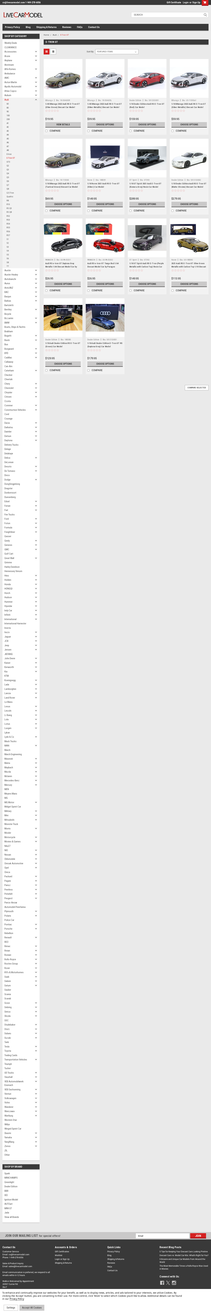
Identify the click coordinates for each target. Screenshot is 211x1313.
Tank (6, 1042)
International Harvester (15, 623)
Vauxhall (8, 1077)
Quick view (63, 95)
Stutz (7, 1029)
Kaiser (7, 662)
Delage (7, 449)
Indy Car (8, 610)
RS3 (8, 220)
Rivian (7, 950)
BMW (6, 322)
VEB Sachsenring (12, 1089)
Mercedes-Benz (11, 780)
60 (8, 104)
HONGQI (8, 588)
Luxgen (7, 728)
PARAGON (49, 260)
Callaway (8, 361)
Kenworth (9, 667)
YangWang (9, 1141)
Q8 (8, 189)
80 (8, 107)
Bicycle (7, 313)
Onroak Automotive (13, 863)
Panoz (7, 885)
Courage (8, 418)
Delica (7, 457)
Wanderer (8, 1106)
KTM (6, 675)
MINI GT (8, 1208)
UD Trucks (9, 1072)
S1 (8, 239)
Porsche (8, 928)
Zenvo (7, 1146)
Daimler (8, 431)
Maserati (8, 758)
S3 (8, 247)
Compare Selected (196, 388)
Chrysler (8, 392)
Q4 (8, 173)
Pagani (7, 880)
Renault (8, 937)
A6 (8, 142)
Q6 (8, 181)
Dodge (7, 479)
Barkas (7, 300)
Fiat (6, 510)
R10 (8, 204)
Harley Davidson (12, 566)
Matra (7, 763)
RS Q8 (9, 212)
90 (8, 111)
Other (7, 1154)
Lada (6, 684)
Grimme (8, 562)
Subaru (7, 1033)
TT (8, 266)
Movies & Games (12, 841)
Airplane (8, 60)
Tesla (6, 1046)
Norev (89, 180)
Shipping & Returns (46, 27)
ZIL (6, 1150)
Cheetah (8, 379)
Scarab (7, 998)
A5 (8, 138)
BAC (6, 292)
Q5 (8, 177)
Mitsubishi (9, 819)
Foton (7, 523)
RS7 (8, 235)
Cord (6, 414)
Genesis (8, 545)
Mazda (7, 771)
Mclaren (8, 776)
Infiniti (7, 614)
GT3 (8, 162)
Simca (7, 1011)
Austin (7, 270)
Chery (7, 383)
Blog (28, 27)
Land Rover (9, 697)
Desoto (8, 466)
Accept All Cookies (32, 1307)
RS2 (8, 216)
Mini (6, 815)
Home (46, 35)
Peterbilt (8, 893)
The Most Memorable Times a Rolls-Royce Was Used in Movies (184, 1267)
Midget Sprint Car (12, 806)
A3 (8, 131)
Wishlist (58, 1255)
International (10, 619)
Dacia (7, 422)
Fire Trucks (9, 514)
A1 (8, 123)
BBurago (49, 100)
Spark (7, 1173)
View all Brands (11, 1217)
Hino (6, 575)
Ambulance (9, 73)
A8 (8, 150)
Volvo (7, 1102)
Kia (5, 671)
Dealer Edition (10, 1186)
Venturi (7, 1093)
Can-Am (8, 366)
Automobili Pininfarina (15, 907)
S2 (8, 243)
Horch (7, 593)
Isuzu (7, 632)
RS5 (8, 227)
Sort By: (90, 51)
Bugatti (7, 335)
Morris (7, 828)
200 (8, 119)
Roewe (7, 954)
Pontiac (8, 924)
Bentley (8, 309)
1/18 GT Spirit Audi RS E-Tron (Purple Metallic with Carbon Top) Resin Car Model (146, 266)
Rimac (7, 946)
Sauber (7, 989)
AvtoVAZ (8, 287)
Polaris (7, 915)
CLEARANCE (10, 47)
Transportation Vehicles (15, 1059)
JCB (6, 640)
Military (7, 811)
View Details (63, 124)
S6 (8, 258)
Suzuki (7, 1037)
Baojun (7, 296)
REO (6, 941)
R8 (8, 200)
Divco (7, 475)
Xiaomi (7, 1133)
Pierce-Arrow (10, 902)
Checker (8, 375)
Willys (7, 1124)
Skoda (7, 1015)
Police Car (9, 920)
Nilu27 (7, 846)
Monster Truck (11, 824)
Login (186, 2)
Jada (6, 1212)
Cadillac (8, 357)
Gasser (7, 536)
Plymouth (9, 911)
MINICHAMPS (11, 1177)
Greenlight (9, 1182)
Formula (8, 527)
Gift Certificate (174, 2)
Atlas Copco (10, 91)
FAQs (79, 27)
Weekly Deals (10, 42)
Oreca (7, 872)
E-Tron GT (11, 158)
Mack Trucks (10, 741)
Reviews (66, 27)
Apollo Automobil (12, 86)
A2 (8, 127)
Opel (6, 867)
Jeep (6, 645)
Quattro (10, 196)
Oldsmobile (9, 859)
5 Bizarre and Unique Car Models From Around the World (182, 1260)
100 (8, 115)
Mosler (7, 832)
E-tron (9, 154)
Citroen (8, 396)
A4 (8, 134)
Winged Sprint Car (12, 1128)
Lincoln (7, 710)
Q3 (8, 169)
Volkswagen (10, 1098)
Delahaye (8, 453)
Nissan (7, 854)
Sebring (8, 1007)
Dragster (8, 488)
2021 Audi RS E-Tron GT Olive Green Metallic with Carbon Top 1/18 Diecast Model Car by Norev (188, 266)
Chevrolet (9, 388)
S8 (8, 262)
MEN (6, 789)
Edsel (7, 501)
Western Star (10, 1119)
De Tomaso (9, 470)
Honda (7, 584)
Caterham (9, 370)
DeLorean (9, 462)
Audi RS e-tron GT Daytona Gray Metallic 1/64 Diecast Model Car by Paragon (61, 266)
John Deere (9, 658)
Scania (7, 994)
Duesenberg (10, 497)
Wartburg (8, 1115)
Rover (7, 968)
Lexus (7, 706)
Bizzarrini (8, 318)
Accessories (10, 51)
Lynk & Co (9, 736)
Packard (8, 876)
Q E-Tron (10, 193)
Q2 (8, 165)
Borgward (9, 348)
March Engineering (13, 754)
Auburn (7, 95)
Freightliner (9, 532)
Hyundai (8, 606)
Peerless (8, 889)
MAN (6, 745)
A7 (8, 146)
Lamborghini (10, 689)
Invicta (7, 627)
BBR (6, 1190)
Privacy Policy (12, 27)
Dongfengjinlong (12, 483)
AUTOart (8, 1203)
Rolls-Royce (10, 959)
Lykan (7, 732)
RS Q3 (9, 208)
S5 (8, 254)
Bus (6, 344)
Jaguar (7, 636)
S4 (8, 250)
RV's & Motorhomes (14, 972)
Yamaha (8, 1137)
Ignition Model (11, 1199)
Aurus (7, 283)
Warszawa (9, 1111)
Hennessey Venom (13, 571)
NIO (6, 850)
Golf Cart (8, 553)
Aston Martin (10, 82)
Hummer (8, 601)
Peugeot (8, 898)
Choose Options (105, 124)
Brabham (8, 331)
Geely (7, 540)
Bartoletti (9, 305)
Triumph (8, 1064)
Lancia (7, 693)
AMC (6, 77)
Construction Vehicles (15, 409)
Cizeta (7, 401)
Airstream (9, 64)
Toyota (7, 1050)
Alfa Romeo (10, 69)
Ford (6, 518)
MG (6, 797)
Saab (6, 976)
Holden (7, 579)
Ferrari (7, 505)
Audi (6, 99)
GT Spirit (133, 180)
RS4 (8, 223)
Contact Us (94, 27)
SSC (6, 1020)
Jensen (7, 649)
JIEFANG (8, 654)
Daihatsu (8, 427)
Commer (8, 405)
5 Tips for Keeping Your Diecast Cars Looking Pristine (184, 1251)
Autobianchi (10, 279)
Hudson (8, 597)
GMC (6, 549)
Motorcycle (9, 837)
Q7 (8, 185)
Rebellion (8, 933)
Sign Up (196, 2)
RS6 (8, 231)
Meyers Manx (10, 793)
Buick (7, 340)
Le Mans (8, 702)
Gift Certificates (62, 1251)
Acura (7, 56)
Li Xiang (8, 715)
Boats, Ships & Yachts (14, 326)
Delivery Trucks (11, 444)
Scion (7, 1002)
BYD (6, 353)
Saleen (7, 981)
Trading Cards (10, 1055)
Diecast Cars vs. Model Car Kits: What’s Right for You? (184, 1255)
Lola (6, 719)
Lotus (7, 723)
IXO (6, 1195)
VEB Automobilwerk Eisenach (14, 1083)
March (7, 750)
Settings (11, 1307)
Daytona (8, 440)
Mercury (8, 784)
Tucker (7, 1068)
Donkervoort (10, 492)
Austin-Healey (11, 274)
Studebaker (9, 1024)
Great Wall (9, 558)
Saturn (7, 985)
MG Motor (9, 802)
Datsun (7, 436)
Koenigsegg (10, 680)
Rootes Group (11, 963)
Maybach (8, 767)
